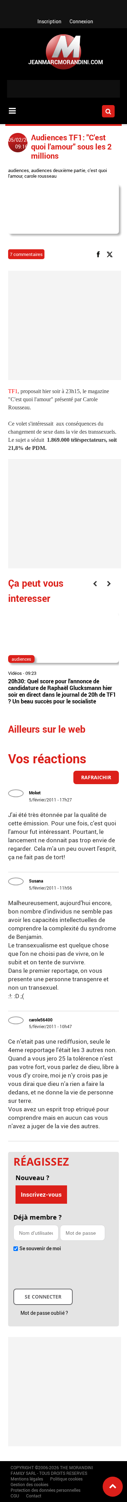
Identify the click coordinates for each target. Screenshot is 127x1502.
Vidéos (15, 673)
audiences (18, 170)
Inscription (49, 21)
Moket (35, 792)
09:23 (30, 673)
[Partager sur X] (111, 253)
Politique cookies (66, 1479)
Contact (33, 1495)
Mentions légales (27, 1479)
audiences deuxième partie (58, 170)
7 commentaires (26, 254)
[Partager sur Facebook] (99, 253)
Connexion (81, 21)
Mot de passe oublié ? (44, 1312)
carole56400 (41, 1019)
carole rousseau (40, 176)
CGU (15, 1495)
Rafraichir (96, 777)
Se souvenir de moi (40, 1248)
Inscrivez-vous (41, 1194)
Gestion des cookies (29, 1484)
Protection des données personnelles (45, 1490)
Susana (36, 881)
